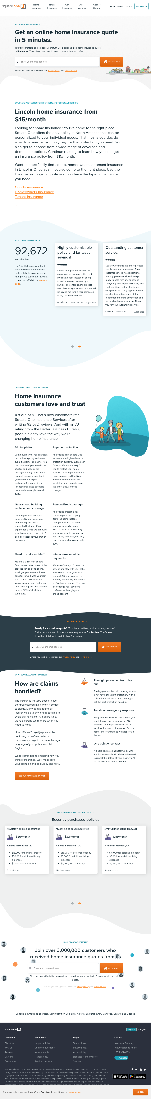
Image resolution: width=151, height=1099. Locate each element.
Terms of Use (71, 70)
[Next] (80, 346)
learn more (74, 1092)
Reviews (9, 1052)
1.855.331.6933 (116, 6)
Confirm (140, 1092)
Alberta (81, 1013)
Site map (77, 1061)
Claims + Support (97, 6)
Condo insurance (29, 187)
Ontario (118, 1013)
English (131, 1029)
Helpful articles (42, 1043)
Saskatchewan (93, 1013)
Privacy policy (80, 1047)
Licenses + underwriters (85, 1056)
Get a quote (141, 6)
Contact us (10, 1061)
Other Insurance (81, 6)
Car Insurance (67, 6)
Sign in (129, 6)
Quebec (131, 1013)
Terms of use (79, 1043)
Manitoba (107, 1013)
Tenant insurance (29, 196)
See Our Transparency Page (32, 776)
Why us (8, 1047)
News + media (42, 1052)
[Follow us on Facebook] (132, 1069)
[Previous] (72, 346)
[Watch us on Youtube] (141, 1069)
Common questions (45, 1047)
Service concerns (43, 1061)
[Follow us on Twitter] (136, 1069)
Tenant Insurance (52, 6)
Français (142, 1029)
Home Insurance (36, 6)
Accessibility (79, 1052)
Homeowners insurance (34, 192)
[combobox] (57, 62)
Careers (9, 1056)
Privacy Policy (54, 70)
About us (9, 1043)
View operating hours (125, 1047)
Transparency (41, 1056)
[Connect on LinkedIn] (145, 1069)
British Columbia (67, 1013)
